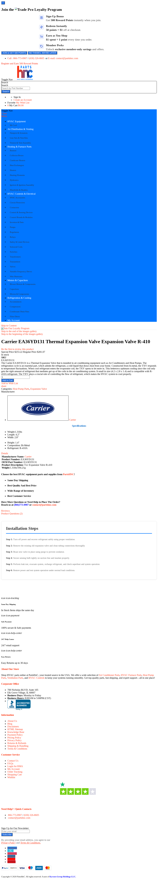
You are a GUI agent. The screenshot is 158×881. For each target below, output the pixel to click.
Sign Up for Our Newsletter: (15, 828)
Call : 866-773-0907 (17, 58)
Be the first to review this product (17, 349)
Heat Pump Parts (21, 389)
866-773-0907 (15, 815)
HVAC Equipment (16, 121)
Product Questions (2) (12, 513)
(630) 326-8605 (37, 58)
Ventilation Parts (15, 678)
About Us (12, 721)
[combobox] (15, 88)
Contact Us (12, 760)
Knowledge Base (15, 732)
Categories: (7, 389)
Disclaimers (13, 726)
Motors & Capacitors (17, 280)
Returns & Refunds (16, 743)
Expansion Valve (38, 389)
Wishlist (11, 777)
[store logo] (25, 79)
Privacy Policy (14, 740)
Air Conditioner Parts (109, 675)
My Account (13, 320)
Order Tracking (14, 771)
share (3, 386)
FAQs (10, 763)
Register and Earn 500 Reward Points (19, 63)
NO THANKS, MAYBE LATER (42, 53)
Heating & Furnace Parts (19, 146)
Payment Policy (15, 734)
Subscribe (6, 834)
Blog (9, 723)
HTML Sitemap (15, 729)
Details (4, 453)
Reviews (5, 510)
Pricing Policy (14, 737)
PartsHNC (68, 474)
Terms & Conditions (17, 748)
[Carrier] (38, 419)
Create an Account (23, 100)
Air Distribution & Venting (20, 129)
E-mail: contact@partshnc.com (63, 58)
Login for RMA (15, 766)
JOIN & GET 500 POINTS (14, 53)
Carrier (72, 419)
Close (4, 113)
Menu (4, 116)
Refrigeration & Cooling (19, 298)
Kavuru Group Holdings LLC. (63, 876)
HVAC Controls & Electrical (21, 193)
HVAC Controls (36, 678)
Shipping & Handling (17, 746)
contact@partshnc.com (44, 504)
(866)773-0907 (21, 504)
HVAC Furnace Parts (131, 675)
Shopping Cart (14, 774)
